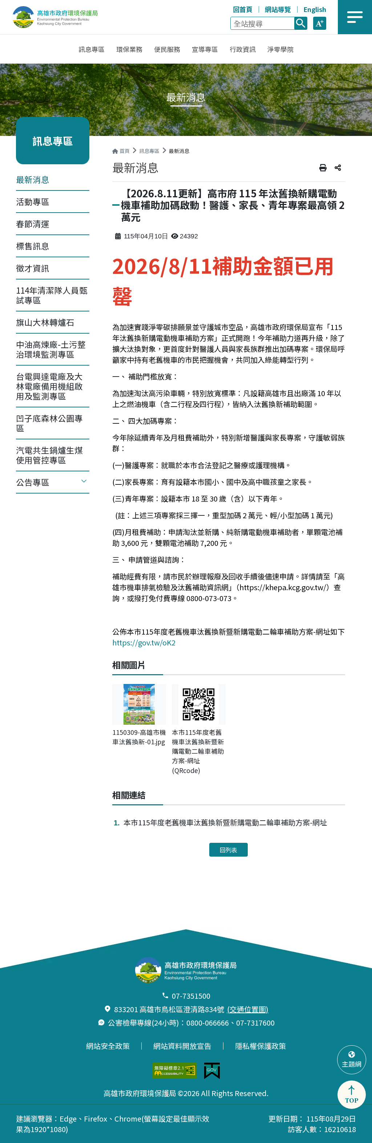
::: (225, 8)
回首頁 (242, 9)
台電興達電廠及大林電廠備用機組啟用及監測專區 (49, 386)
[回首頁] (60, 17)
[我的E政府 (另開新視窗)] (212, 1071)
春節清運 (32, 223)
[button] (319, 23)
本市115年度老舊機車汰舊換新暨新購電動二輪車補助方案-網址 (225, 822)
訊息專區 (149, 150)
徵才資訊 (32, 268)
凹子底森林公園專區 (49, 423)
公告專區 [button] (32, 482)
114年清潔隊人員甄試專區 (52, 295)
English (314, 9)
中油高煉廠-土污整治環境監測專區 (51, 349)
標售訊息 (32, 245)
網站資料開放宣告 (182, 1046)
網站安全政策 (108, 1046)
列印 (323, 168)
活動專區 (32, 201)
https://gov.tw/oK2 (143, 642)
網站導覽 (278, 9)
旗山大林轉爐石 (45, 322)
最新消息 (32, 179)
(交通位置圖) (247, 1009)
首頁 (125, 150)
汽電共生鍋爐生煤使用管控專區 (49, 455)
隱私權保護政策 (260, 1046)
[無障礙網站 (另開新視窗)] (175, 1071)
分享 (338, 168)
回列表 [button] (228, 849)
